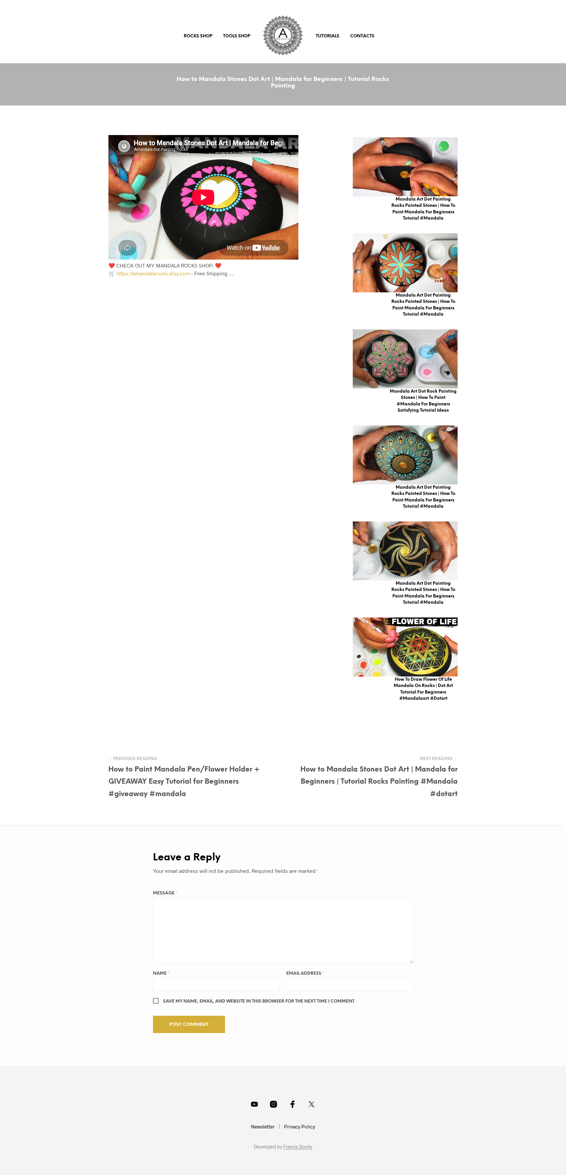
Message (165, 893)
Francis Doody (297, 1146)
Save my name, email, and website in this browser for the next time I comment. (259, 1001)
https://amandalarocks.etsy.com (153, 273)
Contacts (362, 36)
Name (161, 973)
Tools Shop (236, 36)
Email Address (305, 973)
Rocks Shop (198, 36)
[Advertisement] (234, 336)
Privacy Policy (299, 1126)
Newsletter (263, 1126)
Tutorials (327, 36)
